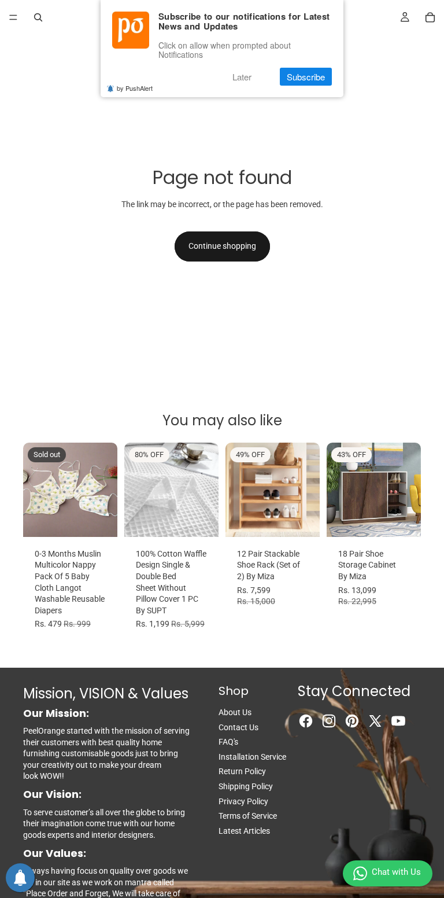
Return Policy (242, 771)
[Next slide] (104, 489)
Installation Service (252, 756)
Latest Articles (244, 831)
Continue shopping (222, 246)
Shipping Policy (246, 786)
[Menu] (13, 17)
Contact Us (238, 727)
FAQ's (228, 741)
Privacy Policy (243, 801)
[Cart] (430, 17)
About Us (235, 712)
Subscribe (306, 77)
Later (241, 77)
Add (311, 518)
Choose (210, 518)
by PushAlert (135, 88)
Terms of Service (248, 815)
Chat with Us (396, 872)
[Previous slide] (36, 489)
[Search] (38, 17)
